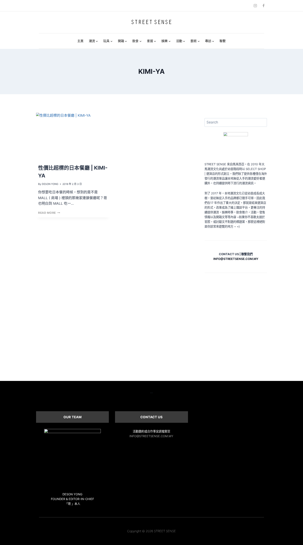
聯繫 (223, 41)
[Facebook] (263, 5)
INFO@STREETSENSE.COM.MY (151, 436)
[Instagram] (255, 5)
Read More (49, 212)
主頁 (80, 41)
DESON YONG (50, 184)
